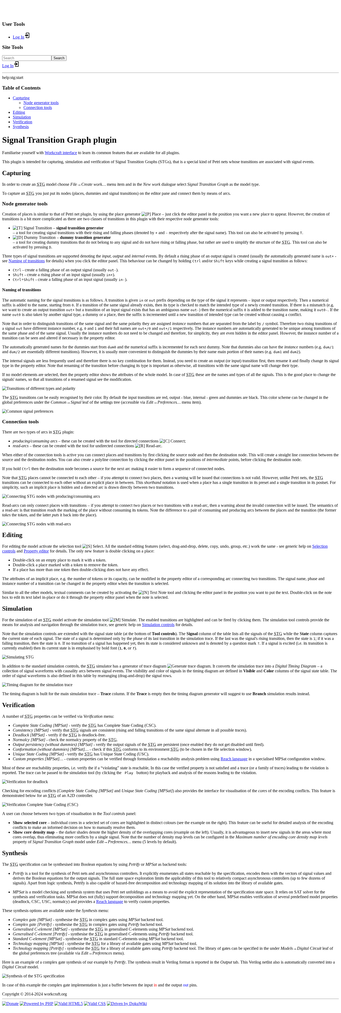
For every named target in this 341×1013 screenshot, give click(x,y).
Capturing (21, 98)
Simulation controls (158, 624)
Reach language (234, 759)
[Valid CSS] (95, 1003)
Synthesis (21, 126)
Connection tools (37, 107)
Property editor (36, 551)
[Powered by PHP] (36, 1003)
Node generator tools (41, 102)
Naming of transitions (27, 261)
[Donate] (10, 1003)
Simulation (22, 117)
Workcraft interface (61, 152)
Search (59, 58)
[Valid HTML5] (68, 1003)
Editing (19, 112)
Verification (22, 122)
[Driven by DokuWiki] (127, 1003)
